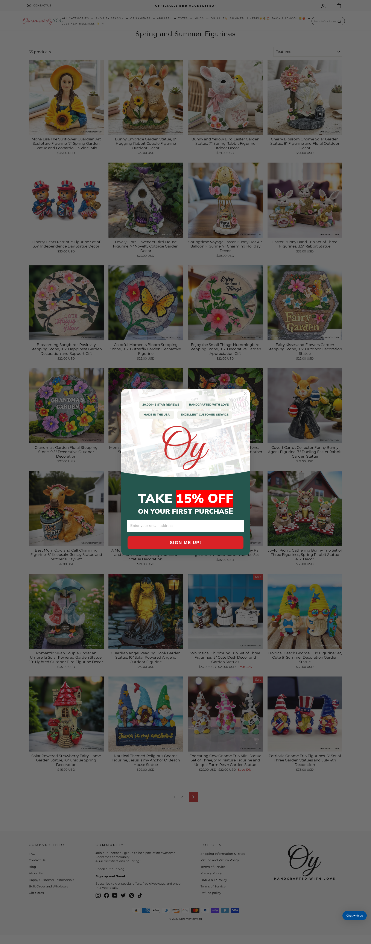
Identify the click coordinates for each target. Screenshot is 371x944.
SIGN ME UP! (185, 542)
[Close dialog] (245, 393)
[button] (354, 915)
